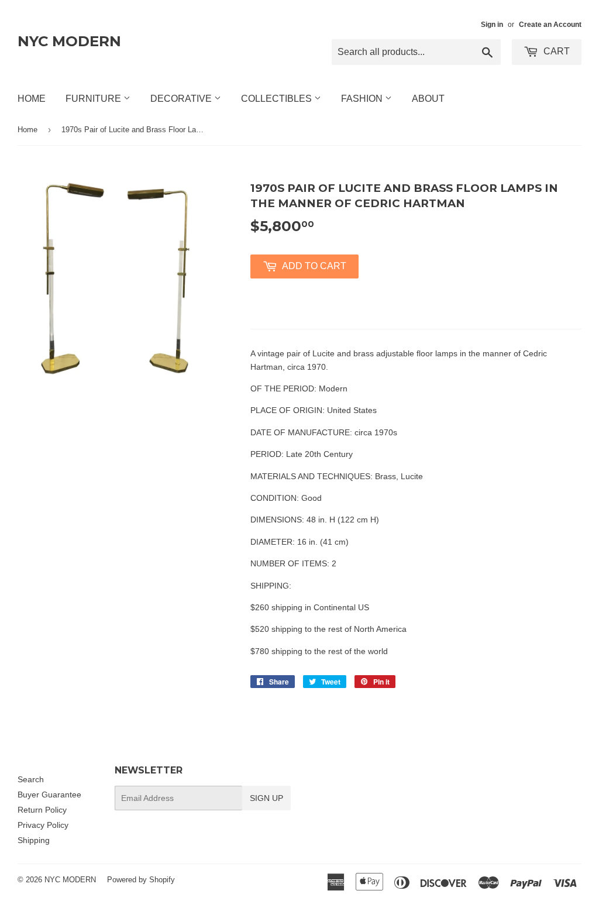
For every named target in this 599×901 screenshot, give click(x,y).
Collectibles (277, 99)
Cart (555, 51)
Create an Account (550, 24)
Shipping (34, 840)
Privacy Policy (43, 825)
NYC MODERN (69, 41)
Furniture (94, 99)
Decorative (182, 99)
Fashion (363, 99)
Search (31, 779)
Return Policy (42, 809)
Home (32, 99)
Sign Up (266, 798)
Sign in (492, 24)
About (428, 99)
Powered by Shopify (141, 879)
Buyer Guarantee (49, 794)
